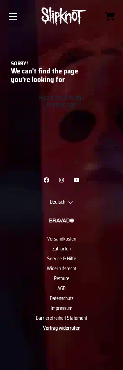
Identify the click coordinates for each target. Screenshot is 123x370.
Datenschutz (61, 298)
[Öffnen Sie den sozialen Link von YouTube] (76, 180)
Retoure (61, 278)
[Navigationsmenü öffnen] (12, 16)
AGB (61, 288)
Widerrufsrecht (61, 268)
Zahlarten (61, 248)
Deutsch (57, 202)
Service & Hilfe (61, 258)
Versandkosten (61, 239)
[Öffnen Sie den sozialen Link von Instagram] (61, 180)
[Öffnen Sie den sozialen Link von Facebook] (46, 180)
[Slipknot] (61, 16)
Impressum (61, 308)
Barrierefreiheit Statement (61, 318)
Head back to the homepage (61, 101)
